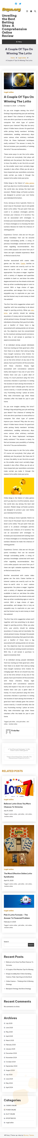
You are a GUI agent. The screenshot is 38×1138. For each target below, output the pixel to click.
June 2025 (9, 1028)
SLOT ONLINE (10, 1114)
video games (29, 183)
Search (6, 942)
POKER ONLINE (11, 1110)
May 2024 (9, 1083)
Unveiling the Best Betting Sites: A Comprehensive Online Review (11, 25)
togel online (9, 92)
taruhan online (13, 724)
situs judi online (20, 721)
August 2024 (10, 1070)
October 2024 (11, 1062)
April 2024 (9, 1087)
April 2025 (9, 1036)
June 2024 (9, 1079)
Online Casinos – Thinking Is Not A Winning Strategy (19, 982)
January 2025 (10, 1049)
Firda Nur (22, 106)
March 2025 (10, 1040)
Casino (23, 263)
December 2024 (11, 1053)
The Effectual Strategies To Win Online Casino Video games (19, 749)
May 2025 (9, 1032)
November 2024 (11, 1057)
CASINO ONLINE (11, 1105)
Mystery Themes (29, 1135)
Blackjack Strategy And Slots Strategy (18, 989)
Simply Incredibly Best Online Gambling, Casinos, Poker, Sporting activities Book (19, 975)
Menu (20, 42)
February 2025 (11, 1045)
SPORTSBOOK (11, 1118)
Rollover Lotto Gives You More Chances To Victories (19, 963)
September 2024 (11, 1066)
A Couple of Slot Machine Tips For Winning (19, 969)
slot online (28, 814)
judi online (12, 721)
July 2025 (9, 1023)
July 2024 (9, 1075)
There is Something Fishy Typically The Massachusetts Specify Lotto (19, 757)
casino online (13, 814)
